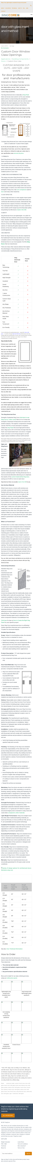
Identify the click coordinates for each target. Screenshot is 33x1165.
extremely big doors (19, 153)
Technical (3, 1146)
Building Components (20, 59)
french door (23, 1087)
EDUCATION (8, 8)
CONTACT (3, 11)
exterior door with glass (14, 1087)
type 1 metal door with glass (16, 1093)
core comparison (21, 189)
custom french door (20, 1083)
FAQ (24, 8)
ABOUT (2, 8)
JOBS (27, 8)
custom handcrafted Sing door (20, 477)
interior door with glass (14, 1089)
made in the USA (21, 210)
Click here (4, 620)
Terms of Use (21, 1148)
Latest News (21, 1142)
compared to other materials (16, 812)
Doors (3, 61)
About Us (3, 1148)
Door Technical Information (14, 949)
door (2, 191)
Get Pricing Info (8, 1115)
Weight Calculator (5, 1142)
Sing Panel (26, 95)
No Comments (5, 48)
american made (10, 1083)
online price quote (12, 978)
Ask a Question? (22, 1146)
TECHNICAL (14, 8)
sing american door (21, 1091)
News (2, 1083)
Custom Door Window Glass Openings (15, 53)
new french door (12, 1091)
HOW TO (20, 8)
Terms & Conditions (23, 1144)
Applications (5, 59)
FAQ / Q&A (4, 1144)
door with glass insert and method (16, 1085)
